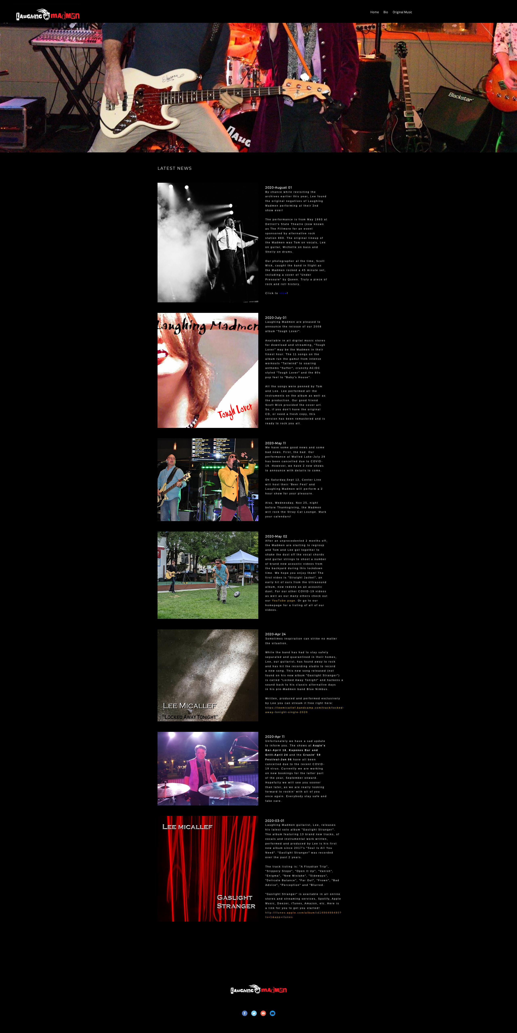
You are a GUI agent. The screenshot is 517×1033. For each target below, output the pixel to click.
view (283, 293)
